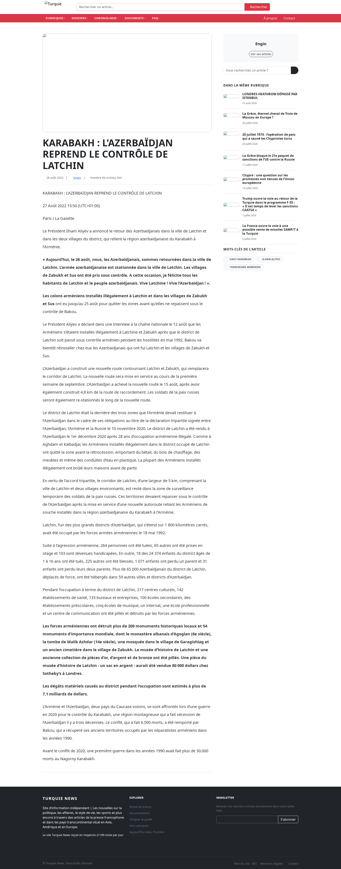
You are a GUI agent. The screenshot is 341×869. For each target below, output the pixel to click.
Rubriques (55, 18)
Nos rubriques (139, 826)
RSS (255, 863)
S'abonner (288, 819)
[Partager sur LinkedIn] (210, 178)
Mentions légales (271, 863)
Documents (134, 18)
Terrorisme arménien (245, 267)
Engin (77, 178)
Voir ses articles (261, 54)
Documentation (139, 813)
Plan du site (242, 863)
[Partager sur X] (203, 178)
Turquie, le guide (140, 819)
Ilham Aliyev (270, 259)
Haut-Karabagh (240, 259)
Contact (289, 18)
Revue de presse (140, 807)
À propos (270, 18)
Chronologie (105, 18)
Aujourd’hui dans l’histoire (146, 832)
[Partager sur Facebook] (197, 178)
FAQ (155, 18)
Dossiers (79, 18)
